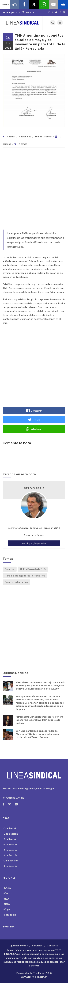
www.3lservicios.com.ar (34, 976)
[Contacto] (64, 12)
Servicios (37, 945)
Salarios (9, 569)
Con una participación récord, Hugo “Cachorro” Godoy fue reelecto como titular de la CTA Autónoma (37, 734)
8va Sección (10, 865)
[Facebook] (50, 12)
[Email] (53, 4)
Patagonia (10, 914)
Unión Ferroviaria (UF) (33, 569)
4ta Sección (10, 844)
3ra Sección (10, 839)
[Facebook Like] (15, 4)
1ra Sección (10, 828)
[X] (34, 4)
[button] (9, 90)
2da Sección (11, 833)
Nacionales (25, 136)
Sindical (10, 136)
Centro (8, 893)
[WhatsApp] (44, 4)
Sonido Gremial (43, 136)
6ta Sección (10, 855)
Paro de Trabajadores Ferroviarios (25, 575)
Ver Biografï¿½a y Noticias (34, 543)
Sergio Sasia (34, 488)
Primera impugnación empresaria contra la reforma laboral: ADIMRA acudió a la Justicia (39, 720)
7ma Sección (11, 860)
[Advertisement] (34, 190)
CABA (7, 887)
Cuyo (7, 909)
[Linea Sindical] (23, 23)
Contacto (52, 945)
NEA (6, 898)
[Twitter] (58, 12)
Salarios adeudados (16, 581)
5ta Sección (10, 849)
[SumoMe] (63, 4)
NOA (7, 904)
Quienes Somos (19, 945)
